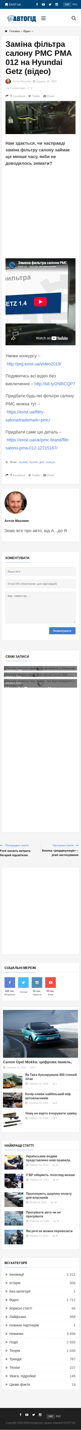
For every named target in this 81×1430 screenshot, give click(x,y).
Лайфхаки (17, 1317)
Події (13, 1342)
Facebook (19, 96)
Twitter (36, 96)
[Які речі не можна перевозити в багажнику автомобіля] (14, 1237)
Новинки (16, 1334)
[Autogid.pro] (21, 18)
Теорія (14, 1351)
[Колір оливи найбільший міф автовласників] (12, 1100)
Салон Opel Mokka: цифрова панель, (37, 1062)
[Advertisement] (40, 212)
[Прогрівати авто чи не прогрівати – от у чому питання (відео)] (14, 1218)
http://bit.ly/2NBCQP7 (54, 383)
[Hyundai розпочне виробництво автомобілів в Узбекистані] (40, 668)
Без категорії (19, 1291)
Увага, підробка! (22, 1376)
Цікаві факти (19, 1384)
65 (57, 1179)
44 (57, 1221)
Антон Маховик (22, 81)
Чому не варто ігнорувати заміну (51, 1113)
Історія (14, 1283)
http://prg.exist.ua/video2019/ (34, 363)
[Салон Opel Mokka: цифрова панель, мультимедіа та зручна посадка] (40, 1034)
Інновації (16, 1274)
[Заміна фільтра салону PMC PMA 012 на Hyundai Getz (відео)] (40, 117)
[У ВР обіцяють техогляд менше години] (14, 1181)
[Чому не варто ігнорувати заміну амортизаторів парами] (12, 1119)
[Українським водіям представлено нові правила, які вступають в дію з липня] (14, 1162)
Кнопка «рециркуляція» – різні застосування (60, 853)
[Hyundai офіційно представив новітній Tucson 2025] (40, 674)
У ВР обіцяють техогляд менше (50, 1175)
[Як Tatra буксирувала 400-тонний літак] (12, 1080)
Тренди (15, 1359)
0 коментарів (17, 88)
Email (50, 96)
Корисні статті (20, 1308)
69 (57, 1165)
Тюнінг (14, 1368)
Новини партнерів (24, 1325)
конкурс (50, 462)
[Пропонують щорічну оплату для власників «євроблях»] (14, 1199)
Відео (26, 31)
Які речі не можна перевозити (49, 1231)
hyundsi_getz (36, 462)
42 (57, 1236)
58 (55, 1202)
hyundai (23, 462)
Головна (14, 31)
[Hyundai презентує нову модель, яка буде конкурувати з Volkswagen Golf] (40, 683)
